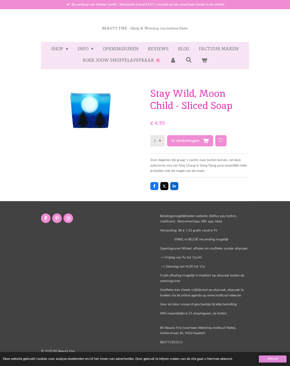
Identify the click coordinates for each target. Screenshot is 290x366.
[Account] (173, 60)
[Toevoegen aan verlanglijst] (221, 140)
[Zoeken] (188, 60)
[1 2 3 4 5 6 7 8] (157, 140)
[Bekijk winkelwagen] (204, 60)
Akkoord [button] (272, 358)
